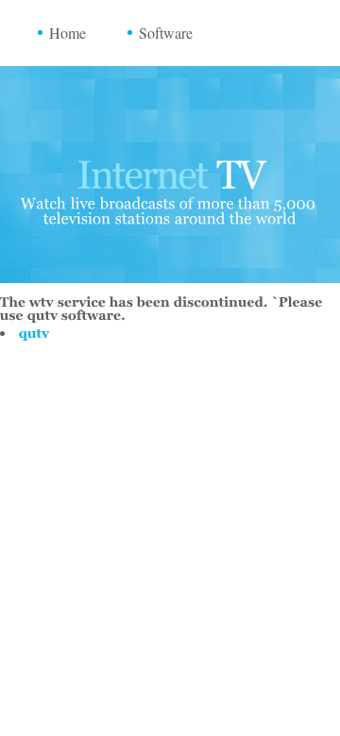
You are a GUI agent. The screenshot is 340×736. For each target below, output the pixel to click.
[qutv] (34, 333)
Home (67, 32)
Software (166, 32)
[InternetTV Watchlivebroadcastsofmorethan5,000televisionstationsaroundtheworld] (170, 184)
